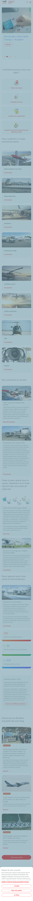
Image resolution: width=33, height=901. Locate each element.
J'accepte (16, 886)
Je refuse (16, 895)
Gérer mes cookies (16, 890)
